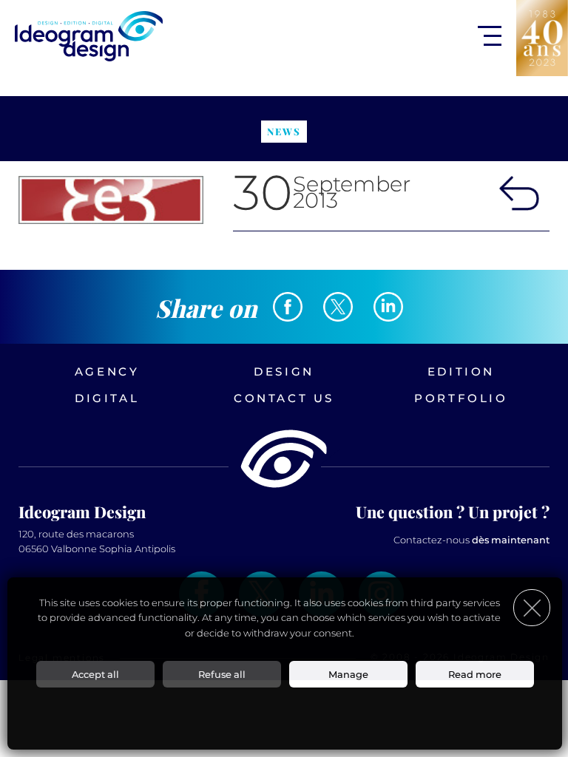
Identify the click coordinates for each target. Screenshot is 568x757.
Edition (461, 371)
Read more (474, 674)
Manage (348, 674)
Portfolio (460, 398)
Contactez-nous (471, 540)
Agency (107, 371)
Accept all (95, 674)
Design (284, 371)
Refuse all (222, 674)
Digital (107, 398)
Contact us (284, 398)
